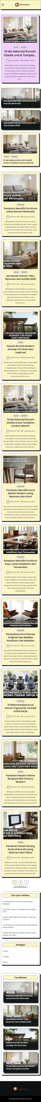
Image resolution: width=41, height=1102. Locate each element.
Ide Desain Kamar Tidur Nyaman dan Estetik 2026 (20, 124)
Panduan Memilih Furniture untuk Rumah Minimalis (20, 102)
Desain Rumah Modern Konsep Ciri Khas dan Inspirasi (20, 349)
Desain (7, 119)
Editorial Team (15, 60)
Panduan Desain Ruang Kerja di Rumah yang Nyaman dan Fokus (20, 849)
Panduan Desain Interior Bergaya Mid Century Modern (20, 779)
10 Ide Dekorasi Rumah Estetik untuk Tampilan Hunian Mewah (20, 423)
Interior (15, 119)
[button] (37, 50)
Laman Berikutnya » (20, 887)
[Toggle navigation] (3, 4)
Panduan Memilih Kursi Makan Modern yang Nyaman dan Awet (20, 55)
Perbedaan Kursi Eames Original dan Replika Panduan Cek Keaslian (20, 637)
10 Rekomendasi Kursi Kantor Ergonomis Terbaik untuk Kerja (20, 708)
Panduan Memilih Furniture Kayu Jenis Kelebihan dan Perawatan (20, 564)
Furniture (20, 47)
